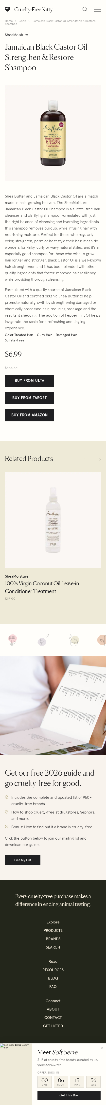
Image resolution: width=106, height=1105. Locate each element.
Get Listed (53, 1026)
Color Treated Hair (19, 335)
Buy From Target (29, 398)
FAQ (53, 987)
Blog (53, 978)
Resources (53, 970)
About (53, 1009)
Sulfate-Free (14, 340)
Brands (53, 939)
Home (9, 21)
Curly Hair (44, 335)
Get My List (22, 860)
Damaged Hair (66, 335)
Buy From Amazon (29, 415)
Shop (22, 21)
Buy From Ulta (29, 381)
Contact (53, 1018)
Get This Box (68, 1095)
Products (53, 931)
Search (53, 947)
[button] (85, 459)
